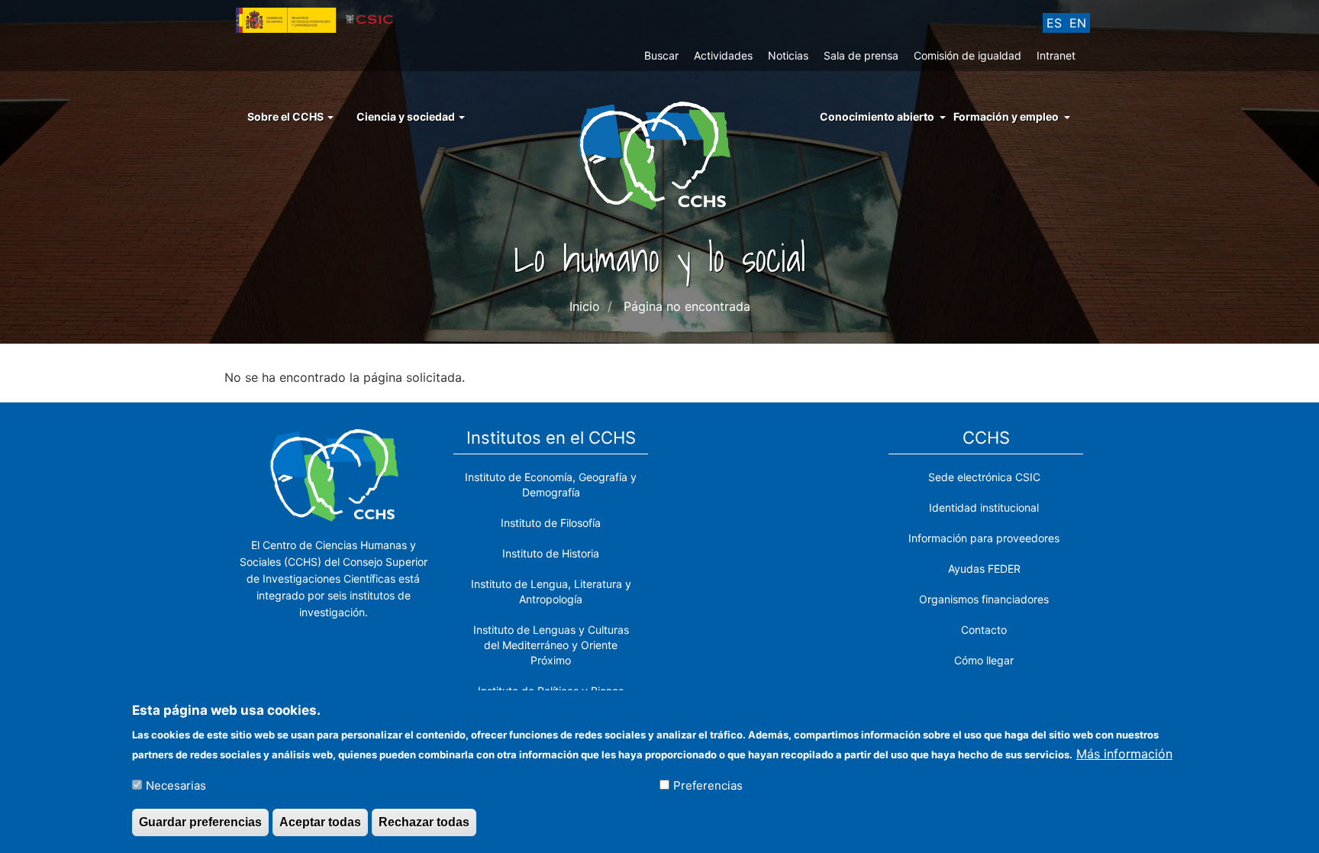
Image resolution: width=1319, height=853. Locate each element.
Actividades (723, 55)
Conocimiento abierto (877, 116)
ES (1054, 23)
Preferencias (708, 785)
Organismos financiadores (984, 599)
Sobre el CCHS (286, 116)
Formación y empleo (1006, 116)
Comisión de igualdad (967, 55)
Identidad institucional (984, 507)
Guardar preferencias (200, 821)
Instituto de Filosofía (551, 522)
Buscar (661, 55)
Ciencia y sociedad (406, 116)
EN (1077, 23)
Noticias (788, 55)
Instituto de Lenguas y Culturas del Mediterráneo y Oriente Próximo (551, 645)
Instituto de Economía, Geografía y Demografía (551, 484)
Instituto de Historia (550, 553)
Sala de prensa (861, 55)
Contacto (984, 629)
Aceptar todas (320, 821)
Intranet (1056, 55)
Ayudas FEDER (984, 568)
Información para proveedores (983, 538)
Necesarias (176, 785)
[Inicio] (660, 154)
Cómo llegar (984, 660)
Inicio (584, 306)
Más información (1124, 753)
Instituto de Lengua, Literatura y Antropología (551, 591)
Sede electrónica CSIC (984, 476)
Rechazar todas (424, 821)
